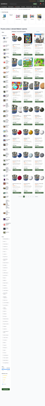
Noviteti (23, 6)
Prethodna (20, 196)
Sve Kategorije (4, 6)
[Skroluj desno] (43, 19)
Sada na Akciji (29, 6)
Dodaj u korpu (17, 54)
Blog (38, 6)
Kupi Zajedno (11, 6)
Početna (2, 9)
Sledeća (36, 196)
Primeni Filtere (5, 389)
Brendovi (34, 6)
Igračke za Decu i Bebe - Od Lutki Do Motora (10, 9)
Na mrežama (18, 6)
